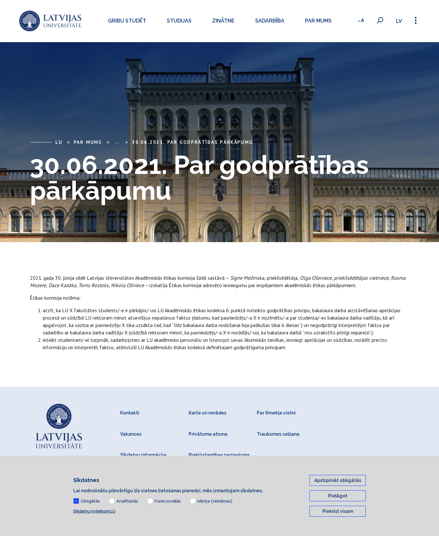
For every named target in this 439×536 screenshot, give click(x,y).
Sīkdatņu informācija (143, 455)
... (117, 142)
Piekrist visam (337, 511)
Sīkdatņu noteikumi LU (94, 511)
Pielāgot (337, 495)
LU (59, 142)
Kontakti (129, 412)
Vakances (130, 434)
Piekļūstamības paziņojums (219, 455)
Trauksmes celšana (278, 434)
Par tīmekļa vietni (276, 412)
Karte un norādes (207, 412)
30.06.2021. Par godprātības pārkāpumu (192, 142)
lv (399, 21)
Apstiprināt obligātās (337, 480)
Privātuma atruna (208, 434)
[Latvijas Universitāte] (50, 21)
